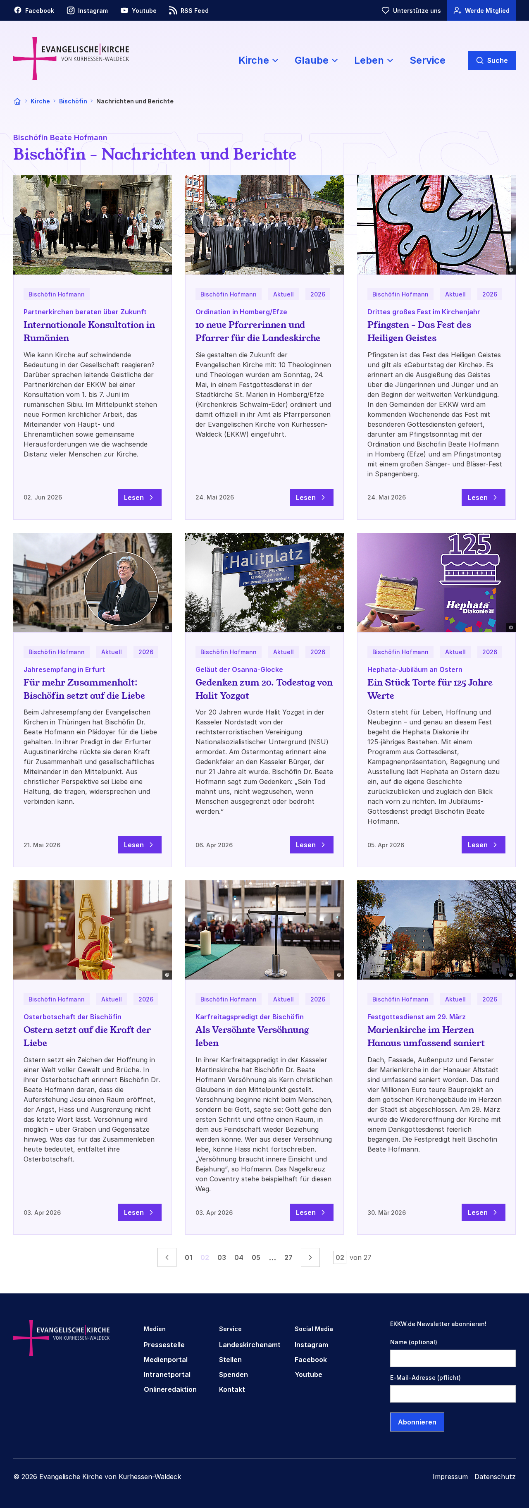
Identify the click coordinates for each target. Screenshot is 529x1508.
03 (221, 1257)
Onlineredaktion (170, 1389)
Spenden (233, 1374)
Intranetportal (167, 1374)
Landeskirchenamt (250, 1345)
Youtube (308, 1374)
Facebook (311, 1359)
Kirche (40, 101)
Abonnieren (417, 1422)
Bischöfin (73, 101)
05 (256, 1257)
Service (428, 60)
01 (188, 1257)
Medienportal (166, 1359)
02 (204, 1257)
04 (238, 1257)
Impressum (450, 1476)
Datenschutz (495, 1476)
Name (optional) (413, 1341)
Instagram (311, 1345)
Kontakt (232, 1389)
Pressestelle (164, 1345)
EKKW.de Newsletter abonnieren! (438, 1323)
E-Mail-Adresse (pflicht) (425, 1377)
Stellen (230, 1359)
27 (288, 1257)
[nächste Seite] (310, 1257)
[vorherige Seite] (166, 1257)
